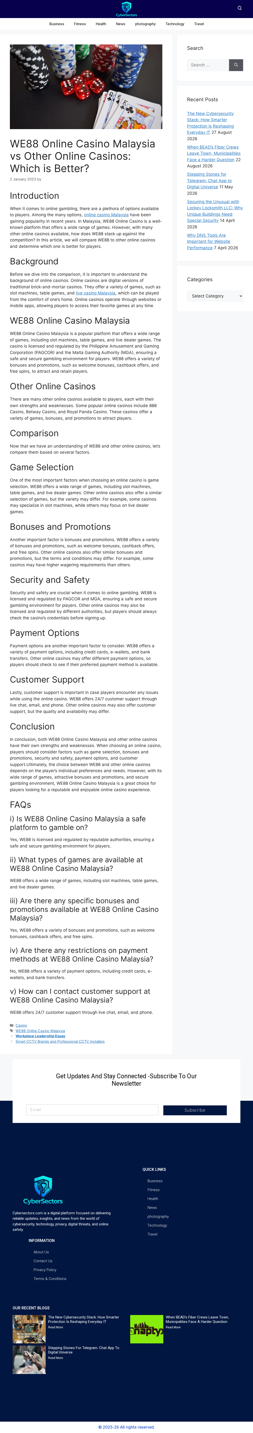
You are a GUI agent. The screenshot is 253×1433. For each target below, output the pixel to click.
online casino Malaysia (106, 214)
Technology (175, 24)
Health (101, 24)
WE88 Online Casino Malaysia (40, 1031)
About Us (41, 1252)
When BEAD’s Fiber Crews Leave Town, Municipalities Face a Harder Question (214, 153)
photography (145, 24)
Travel (199, 24)
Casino (21, 1025)
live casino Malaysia (95, 293)
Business (56, 24)
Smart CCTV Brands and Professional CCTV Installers (60, 1041)
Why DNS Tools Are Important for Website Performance (208, 241)
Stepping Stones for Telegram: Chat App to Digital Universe (209, 180)
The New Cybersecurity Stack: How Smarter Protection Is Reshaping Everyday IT (83, 1319)
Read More (55, 1327)
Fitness (80, 24)
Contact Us (43, 1261)
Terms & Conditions (50, 1278)
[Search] (236, 65)
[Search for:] (208, 65)
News (120, 24)
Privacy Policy (45, 1270)
